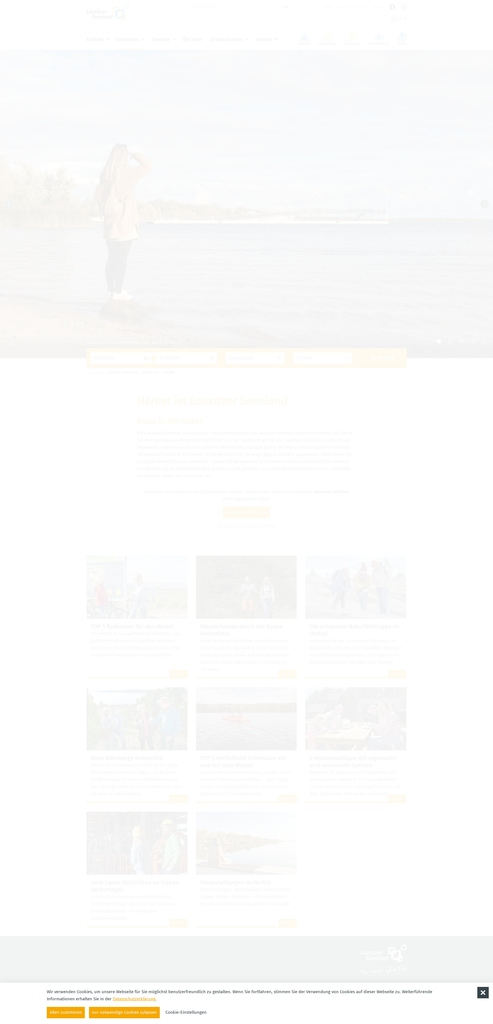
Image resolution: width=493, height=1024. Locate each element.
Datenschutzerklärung (134, 998)
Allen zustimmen (66, 1012)
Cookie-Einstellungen (186, 1012)
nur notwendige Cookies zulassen (124, 1012)
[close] (483, 992)
